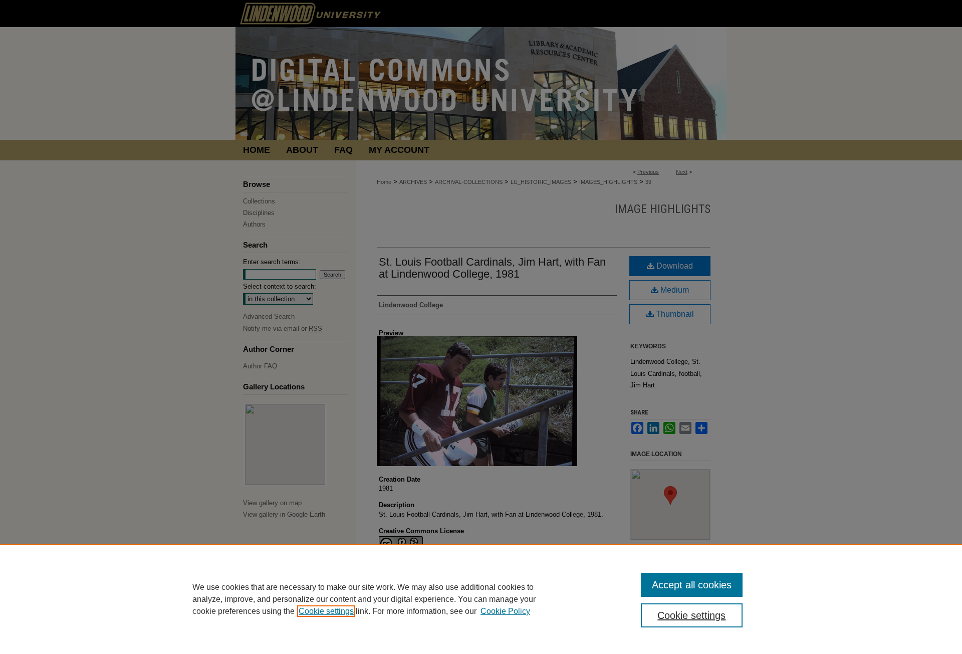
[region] (481, 599)
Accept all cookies (692, 584)
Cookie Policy (505, 611)
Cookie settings (326, 611)
